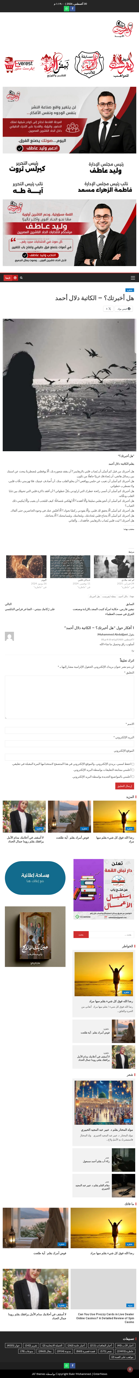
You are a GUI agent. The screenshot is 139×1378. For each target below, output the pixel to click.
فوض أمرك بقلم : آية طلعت (72, 837)
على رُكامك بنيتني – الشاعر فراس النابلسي (30, 606)
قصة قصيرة (85, 1351)
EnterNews (100, 1373)
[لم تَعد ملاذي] (114, 566)
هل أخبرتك (94, 596)
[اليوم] (26, 566)
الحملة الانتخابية (52, 1345)
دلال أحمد (123, 596)
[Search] (21, 277)
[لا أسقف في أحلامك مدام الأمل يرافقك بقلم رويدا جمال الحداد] (24, 817)
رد (132, 650)
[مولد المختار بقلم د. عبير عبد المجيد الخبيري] (104, 1103)
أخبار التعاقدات (101, 1345)
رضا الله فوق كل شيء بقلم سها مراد (111, 1001)
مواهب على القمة (122, 1356)
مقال (45, 1351)
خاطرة (129, 290)
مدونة (130, 1305)
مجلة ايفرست (109, 596)
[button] (132, 277)
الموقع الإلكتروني (124, 750)
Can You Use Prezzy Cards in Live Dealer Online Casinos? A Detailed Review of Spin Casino (105, 1318)
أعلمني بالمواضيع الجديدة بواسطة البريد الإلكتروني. (101, 776)
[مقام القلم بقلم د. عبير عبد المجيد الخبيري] (123, 1185)
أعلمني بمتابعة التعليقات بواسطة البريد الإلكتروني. (102, 769)
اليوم (44, 579)
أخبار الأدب (125, 1345)
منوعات (26, 1351)
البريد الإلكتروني (123, 737)
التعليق (129, 672)
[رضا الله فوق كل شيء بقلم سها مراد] (114, 817)
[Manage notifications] (130, 1369)
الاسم (130, 723)
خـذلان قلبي (84, 579)
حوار (13, 1345)
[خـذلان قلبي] (70, 566)
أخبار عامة (76, 1345)
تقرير (31, 1345)
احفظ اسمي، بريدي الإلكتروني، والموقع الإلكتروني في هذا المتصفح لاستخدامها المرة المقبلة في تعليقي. (71, 763)
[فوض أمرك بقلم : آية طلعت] (69, 817)
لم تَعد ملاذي (127, 579)
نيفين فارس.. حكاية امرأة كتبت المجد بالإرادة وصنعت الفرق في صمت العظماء (103, 608)
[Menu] (132, 277)
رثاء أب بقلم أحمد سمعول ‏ (96, 1161)
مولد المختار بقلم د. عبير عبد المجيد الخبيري (106, 1129)
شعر (127, 1121)
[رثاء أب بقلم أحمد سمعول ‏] (123, 1160)
